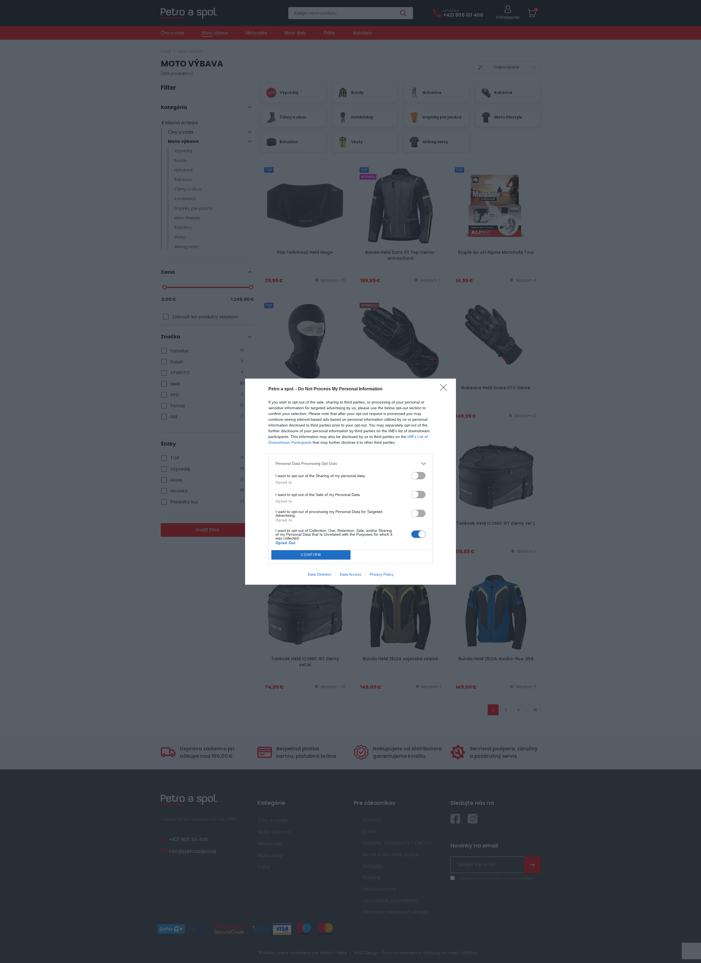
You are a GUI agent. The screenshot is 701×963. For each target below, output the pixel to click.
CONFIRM (311, 555)
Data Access (350, 574)
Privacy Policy (381, 574)
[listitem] (350, 463)
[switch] (418, 475)
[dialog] (350, 482)
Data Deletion (319, 574)
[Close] (445, 389)
